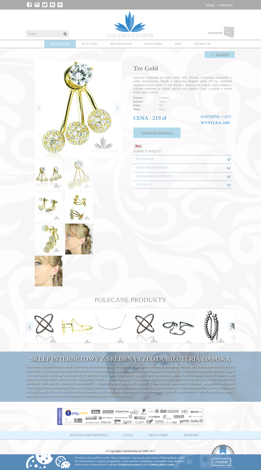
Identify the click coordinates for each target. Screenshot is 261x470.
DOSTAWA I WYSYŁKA (152, 167)
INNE (178, 43)
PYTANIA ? (144, 184)
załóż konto (226, 5)
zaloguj (210, 5)
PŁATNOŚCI (144, 159)
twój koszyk (220, 32)
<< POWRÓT (220, 54)
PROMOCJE (202, 43)
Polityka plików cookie (162, 464)
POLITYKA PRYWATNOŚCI (89, 435)
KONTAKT (191, 435)
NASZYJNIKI (153, 43)
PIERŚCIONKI (60, 43)
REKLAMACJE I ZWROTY (154, 176)
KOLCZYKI (90, 43)
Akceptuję (221, 462)
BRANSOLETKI (121, 43)
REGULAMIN (158, 435)
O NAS (128, 435)
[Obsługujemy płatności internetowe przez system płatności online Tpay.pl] (130, 416)
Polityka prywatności (130, 464)
